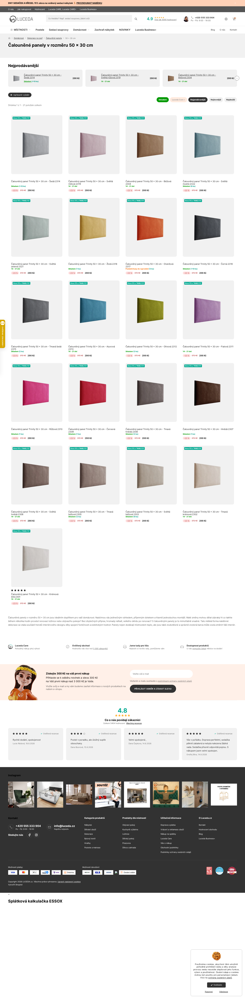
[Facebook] (29, 835)
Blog (201, 834)
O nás (11, 9)
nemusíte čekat (199, 648)
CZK (228, 9)
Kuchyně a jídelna (130, 829)
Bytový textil (89, 839)
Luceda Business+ (88, 9)
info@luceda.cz (64, 826)
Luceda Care (166, 839)
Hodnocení (40, 9)
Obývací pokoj (128, 825)
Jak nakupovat (24, 9)
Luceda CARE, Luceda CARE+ (62, 9)
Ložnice (125, 834)
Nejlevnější (216, 99)
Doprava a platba (168, 825)
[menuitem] (20, 30)
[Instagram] (36, 835)
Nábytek (88, 825)
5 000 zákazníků (100, 648)
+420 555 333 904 (28, 826)
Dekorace (88, 834)
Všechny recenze (134, 723)
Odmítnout (223, 992)
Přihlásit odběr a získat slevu (152, 689)
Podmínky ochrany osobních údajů (176, 852)
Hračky (87, 843)
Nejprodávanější (198, 99)
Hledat (136, 19)
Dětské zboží (90, 829)
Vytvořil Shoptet (15, 885)
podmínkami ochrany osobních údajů (175, 681)
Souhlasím (218, 985)
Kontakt (202, 825)
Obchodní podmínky (169, 848)
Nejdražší (230, 99)
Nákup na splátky (168, 834)
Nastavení (209, 992)
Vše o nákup (166, 843)
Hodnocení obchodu (208, 829)
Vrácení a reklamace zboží (172, 829)
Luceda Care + (178, 99)
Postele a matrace (92, 848)
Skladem (163, 99)
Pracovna (126, 843)
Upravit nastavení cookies (69, 882)
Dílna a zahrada (129, 848)
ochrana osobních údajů (220, 978)
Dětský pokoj (128, 839)
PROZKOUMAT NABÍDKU (89, 3)
